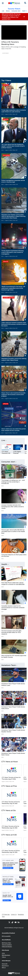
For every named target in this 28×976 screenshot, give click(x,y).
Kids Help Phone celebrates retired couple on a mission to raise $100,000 (12, 583)
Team (3, 916)
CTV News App (6, 914)
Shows (8, 11)
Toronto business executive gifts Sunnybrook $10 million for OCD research (11, 632)
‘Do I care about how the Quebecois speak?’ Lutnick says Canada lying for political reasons (13, 146)
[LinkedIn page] (19, 922)
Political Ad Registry (7, 946)
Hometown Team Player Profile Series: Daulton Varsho (13, 731)
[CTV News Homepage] (14, 3)
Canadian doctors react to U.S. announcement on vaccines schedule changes (12, 607)
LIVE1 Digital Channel (17, 452)
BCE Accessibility (6, 936)
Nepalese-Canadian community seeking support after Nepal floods (13, 359)
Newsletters (21, 914)
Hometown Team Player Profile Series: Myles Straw (13, 707)
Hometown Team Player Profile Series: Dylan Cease (13, 754)
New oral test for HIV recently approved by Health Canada (13, 656)
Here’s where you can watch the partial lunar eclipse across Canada (13, 429)
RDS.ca (4, 967)
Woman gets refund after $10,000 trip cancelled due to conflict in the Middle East (13, 531)
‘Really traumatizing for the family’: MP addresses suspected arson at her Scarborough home (13, 288)
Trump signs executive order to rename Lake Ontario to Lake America (13, 111)
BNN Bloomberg (6, 955)
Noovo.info (4, 963)
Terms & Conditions (7, 944)
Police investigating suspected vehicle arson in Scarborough (13, 181)
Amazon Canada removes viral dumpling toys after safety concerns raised (12, 506)
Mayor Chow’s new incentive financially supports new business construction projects (13, 394)
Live (3, 11)
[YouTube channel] (15, 922)
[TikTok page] (12, 922)
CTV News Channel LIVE (6, 452)
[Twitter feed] (9, 922)
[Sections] (2, 3)
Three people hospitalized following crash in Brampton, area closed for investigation (12, 252)
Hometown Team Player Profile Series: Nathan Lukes (13, 684)
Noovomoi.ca (5, 965)
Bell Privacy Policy (6, 942)
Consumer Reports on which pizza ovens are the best (13, 555)
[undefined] (12, 773)
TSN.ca (4, 957)
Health (24, 11)
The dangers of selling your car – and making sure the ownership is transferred (13, 482)
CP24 (3, 953)
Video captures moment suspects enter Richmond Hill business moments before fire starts (14, 324)
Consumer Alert (16, 11)
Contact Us (14, 914)
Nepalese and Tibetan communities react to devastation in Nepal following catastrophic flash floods (13, 216)
